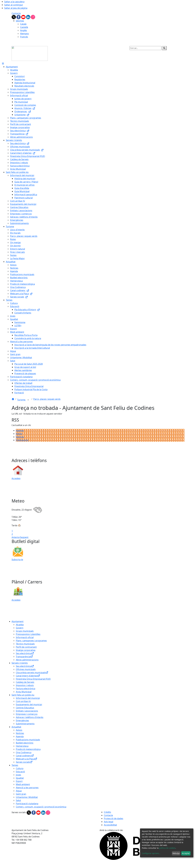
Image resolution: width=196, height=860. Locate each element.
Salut (18, 800)
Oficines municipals (26, 669)
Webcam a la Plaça (25, 758)
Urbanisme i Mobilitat (27, 797)
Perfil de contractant (26, 646)
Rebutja (176, 853)
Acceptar (186, 853)
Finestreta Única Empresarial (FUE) (33, 678)
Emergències (22, 720)
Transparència (23, 656)
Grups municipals (25, 631)
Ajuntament (17, 621)
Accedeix (16, 478)
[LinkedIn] (28, 16)
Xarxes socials (23, 762)
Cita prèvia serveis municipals (31, 672)
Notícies (20, 436)
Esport (19, 781)
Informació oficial (25, 637)
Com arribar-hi (23, 701)
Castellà (24, 27)
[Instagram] (33, 16)
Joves (18, 774)
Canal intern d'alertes (26, 675)
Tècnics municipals (25, 643)
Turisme (21, 399)
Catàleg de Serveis (25, 682)
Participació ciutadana (27, 803)
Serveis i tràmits (20, 662)
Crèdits (107, 812)
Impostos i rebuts (25, 685)
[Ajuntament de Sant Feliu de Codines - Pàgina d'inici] (30, 53)
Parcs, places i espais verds (47, 399)
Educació (20, 771)
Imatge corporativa (25, 650)
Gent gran (21, 793)
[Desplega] (28, 400)
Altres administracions (27, 659)
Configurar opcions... (151, 853)
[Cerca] (164, 48)
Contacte (16, 13)
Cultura (19, 768)
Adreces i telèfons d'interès (29, 717)
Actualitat (16, 726)
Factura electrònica (25, 688)
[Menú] (3, 63)
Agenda (20, 430)
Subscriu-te (17, 559)
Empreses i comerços (26, 714)
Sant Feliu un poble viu (23, 694)
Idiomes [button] (20, 20)
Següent (24, 537)
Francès (24, 36)
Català (23, 24)
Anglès (23, 30)
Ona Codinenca (23, 752)
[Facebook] (18, 16)
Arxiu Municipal (23, 691)
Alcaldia (20, 624)
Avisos (19, 433)
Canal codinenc (23, 755)
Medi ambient (23, 784)
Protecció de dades (113, 818)
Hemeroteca (22, 746)
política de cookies (167, 848)
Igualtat (20, 778)
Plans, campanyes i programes (31, 640)
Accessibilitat (110, 824)
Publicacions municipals (28, 739)
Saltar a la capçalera (14, 1)
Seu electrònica (23, 653)
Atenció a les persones (27, 787)
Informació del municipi (28, 698)
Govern (19, 627)
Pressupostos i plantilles (28, 634)
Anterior (16, 537)
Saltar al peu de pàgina (15, 8)
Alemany (24, 33)
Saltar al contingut (13, 4)
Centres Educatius (25, 707)
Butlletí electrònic (24, 742)
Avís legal (108, 821)
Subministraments (25, 723)
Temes (15, 765)
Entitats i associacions (27, 710)
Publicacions (22, 440)
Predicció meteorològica (28, 749)
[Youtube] (23, 16)
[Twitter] (14, 16)
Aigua (19, 790)
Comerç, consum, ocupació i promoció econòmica (41, 806)
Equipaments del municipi (29, 704)
